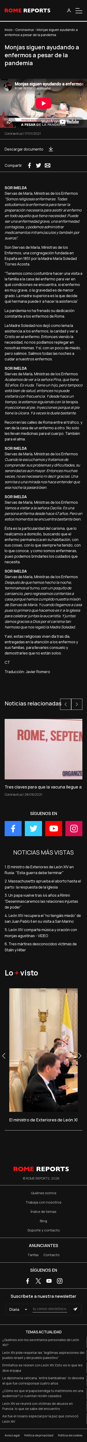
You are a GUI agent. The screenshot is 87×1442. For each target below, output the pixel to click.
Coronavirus (24, 29)
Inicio (9, 29)
